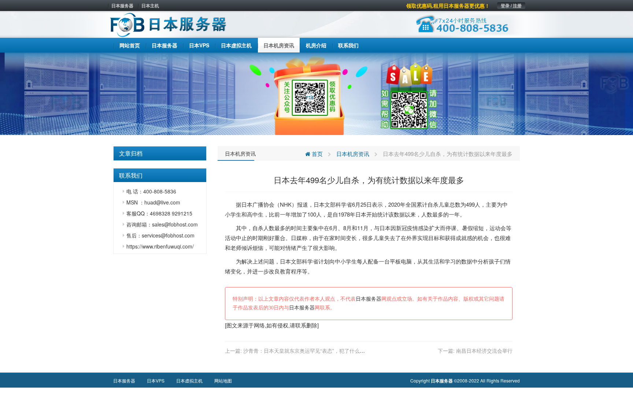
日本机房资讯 (240, 153)
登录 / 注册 (511, 5)
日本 (246, 204)
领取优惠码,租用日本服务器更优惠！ (448, 5)
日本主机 (150, 5)
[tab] (160, 153)
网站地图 (223, 380)
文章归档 (130, 153)
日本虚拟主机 (189, 380)
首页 (316, 153)
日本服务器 (122, 5)
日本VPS (155, 380)
